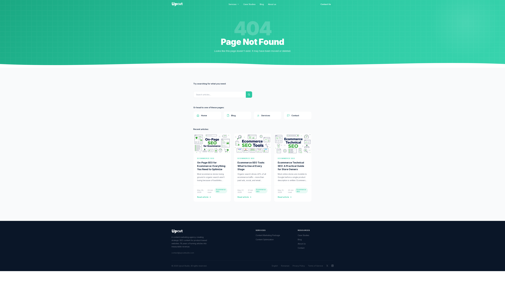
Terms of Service (315, 266)
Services (232, 4)
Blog (262, 4)
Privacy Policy (299, 266)
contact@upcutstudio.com (182, 253)
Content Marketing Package (268, 235)
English (275, 266)
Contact (295, 115)
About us (272, 4)
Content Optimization (265, 239)
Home (204, 115)
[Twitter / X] (327, 266)
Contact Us (325, 4)
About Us (302, 244)
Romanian (285, 266)
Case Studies (249, 4)
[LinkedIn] (332, 266)
